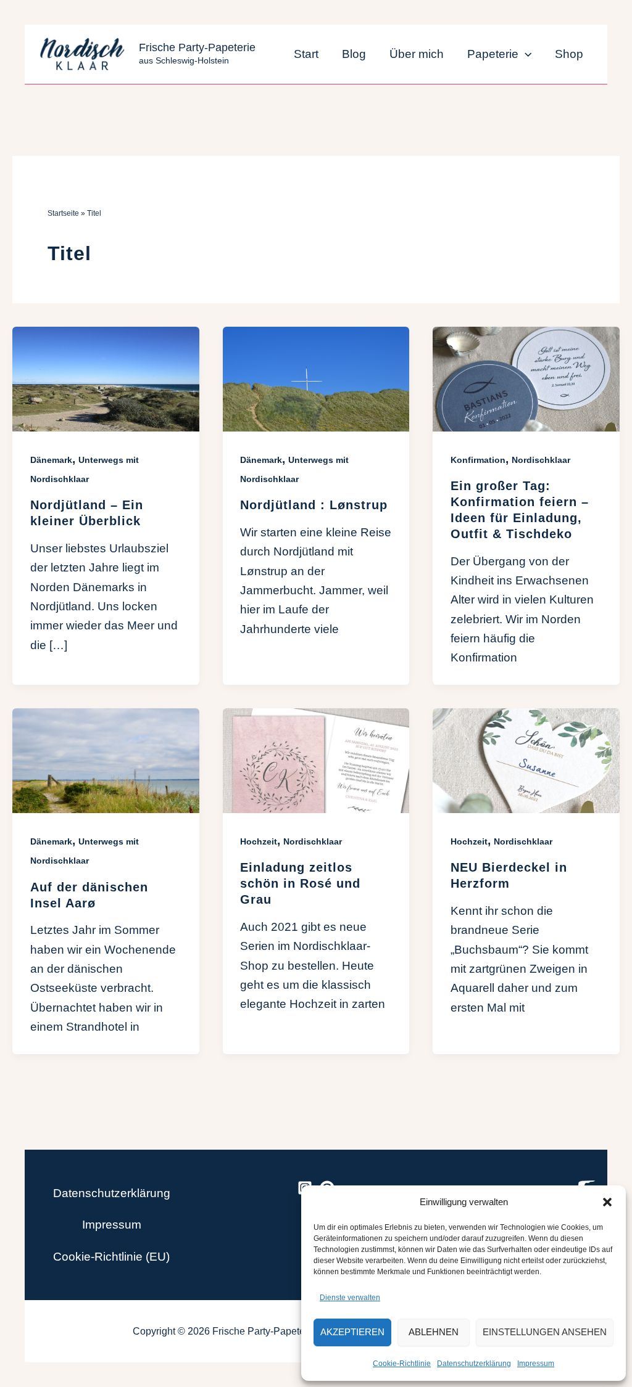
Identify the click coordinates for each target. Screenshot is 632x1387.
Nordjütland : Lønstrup (314, 505)
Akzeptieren (352, 1332)
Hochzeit (258, 841)
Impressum (535, 1363)
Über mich (416, 53)
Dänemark (51, 460)
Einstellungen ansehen (545, 1332)
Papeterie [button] (492, 53)
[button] (607, 1202)
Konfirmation (478, 460)
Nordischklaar (541, 460)
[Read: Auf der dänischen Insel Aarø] (105, 759)
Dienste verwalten (350, 1297)
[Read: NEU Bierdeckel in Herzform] (526, 759)
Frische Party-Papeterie (197, 47)
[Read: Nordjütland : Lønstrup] (316, 378)
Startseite (63, 213)
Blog (354, 53)
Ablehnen (434, 1332)
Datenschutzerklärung (474, 1363)
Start (306, 53)
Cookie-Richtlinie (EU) (111, 1256)
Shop (569, 53)
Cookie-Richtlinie (402, 1363)
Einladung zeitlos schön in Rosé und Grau (300, 883)
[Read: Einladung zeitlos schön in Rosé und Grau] (316, 759)
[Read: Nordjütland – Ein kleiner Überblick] (105, 378)
